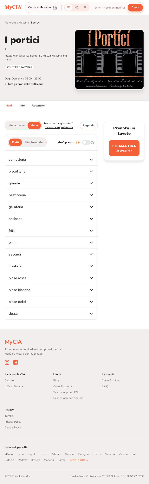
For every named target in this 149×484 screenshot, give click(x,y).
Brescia (35, 460)
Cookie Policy (13, 427)
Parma (62, 460)
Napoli (32, 454)
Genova (69, 454)
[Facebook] (15, 362)
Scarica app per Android (68, 398)
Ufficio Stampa (14, 386)
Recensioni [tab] (39, 105)
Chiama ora (124, 148)
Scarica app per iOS (65, 392)
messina (45, 7)
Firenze (97, 454)
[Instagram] (7, 362)
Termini (9, 416)
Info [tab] (22, 105)
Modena (49, 460)
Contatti (10, 380)
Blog (56, 380)
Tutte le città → (79, 460)
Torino (43, 454)
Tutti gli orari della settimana (25, 84)
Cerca (135, 7)
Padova (22, 460)
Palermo (56, 454)
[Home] (13, 7)
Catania (9, 460)
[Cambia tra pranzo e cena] (86, 142)
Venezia (110, 454)
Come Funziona (62, 386)
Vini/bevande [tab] (33, 142)
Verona (123, 454)
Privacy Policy (13, 422)
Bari (134, 454)
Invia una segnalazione (59, 127)
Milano (9, 454)
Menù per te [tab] (16, 125)
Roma (20, 454)
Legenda (88, 125)
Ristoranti (10, 22)
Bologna (83, 454)
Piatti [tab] (15, 142)
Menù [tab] (9, 105)
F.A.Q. (105, 386)
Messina (24, 22)
